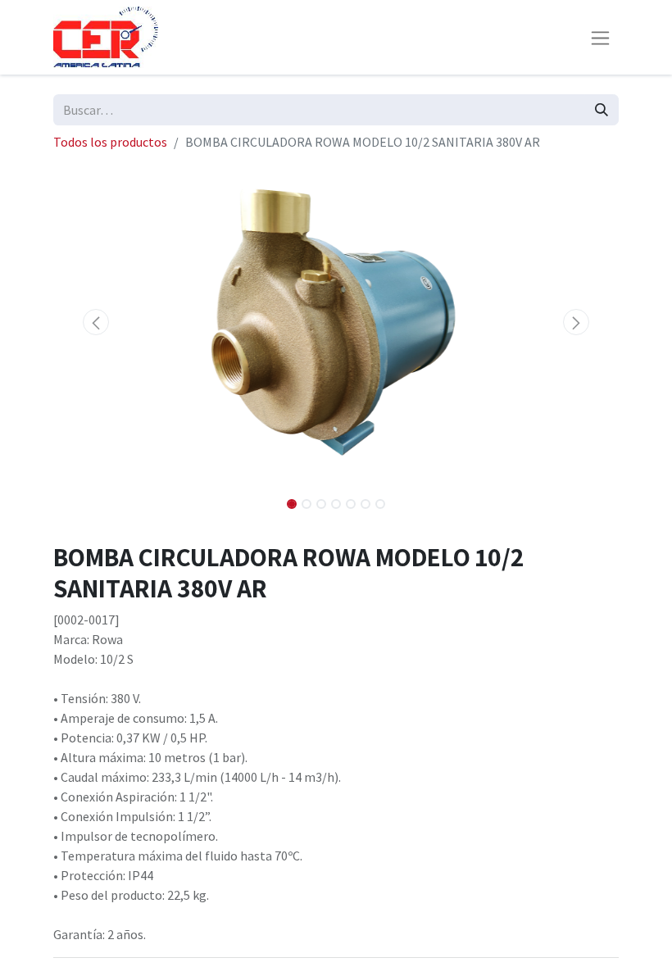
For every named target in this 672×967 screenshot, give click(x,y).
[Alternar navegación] (600, 37)
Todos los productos (110, 142)
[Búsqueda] (601, 109)
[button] (95, 322)
